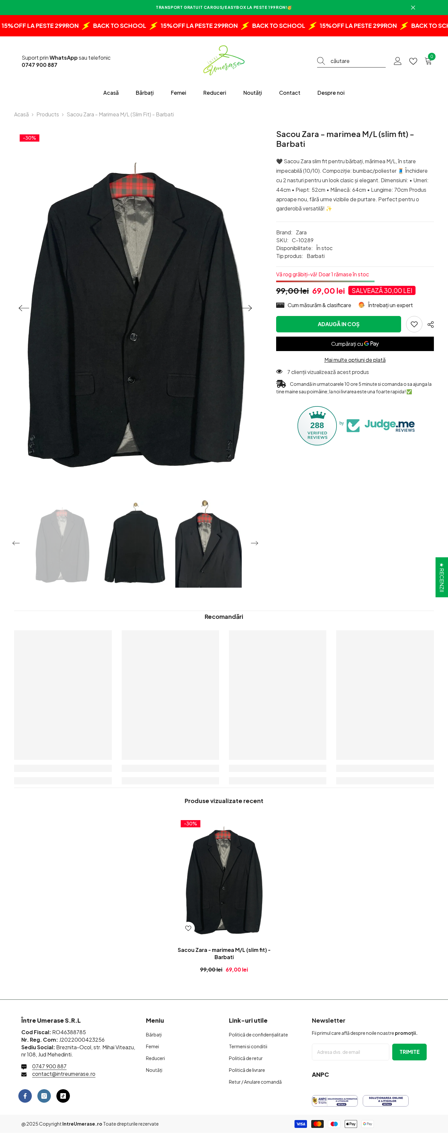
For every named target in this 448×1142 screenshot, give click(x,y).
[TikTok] (63, 1096)
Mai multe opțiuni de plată (355, 359)
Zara (301, 232)
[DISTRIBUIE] (428, 324)
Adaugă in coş (338, 324)
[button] (24, 308)
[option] (135, 308)
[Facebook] (25, 1096)
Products (47, 114)
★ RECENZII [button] (441, 577)
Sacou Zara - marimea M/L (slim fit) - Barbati (224, 953)
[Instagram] (44, 1096)
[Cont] (398, 61)
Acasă (21, 114)
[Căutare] (351, 61)
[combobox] (358, 61)
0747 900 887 (49, 1066)
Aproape (413, 7)
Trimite (409, 1051)
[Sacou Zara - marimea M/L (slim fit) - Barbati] (224, 878)
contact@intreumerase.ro (63, 1073)
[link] (414, 324)
